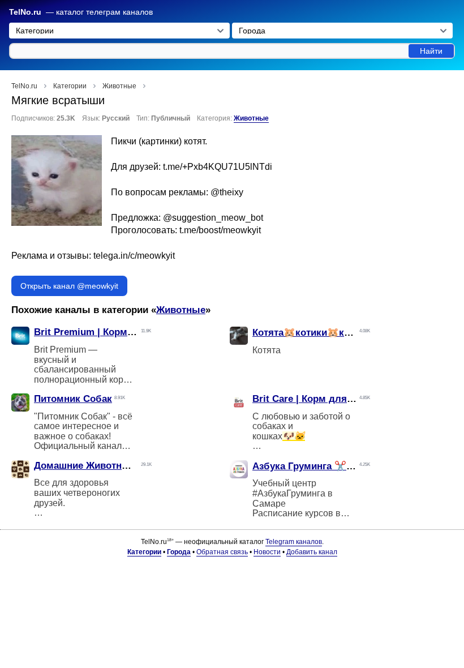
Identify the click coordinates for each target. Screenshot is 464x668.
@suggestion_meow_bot (213, 217)
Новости (267, 552)
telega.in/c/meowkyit (134, 255)
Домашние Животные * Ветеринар (114, 465)
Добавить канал (311, 552)
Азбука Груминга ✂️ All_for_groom (333, 466)
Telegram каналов (293, 542)
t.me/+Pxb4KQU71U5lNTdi (217, 167)
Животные (251, 118)
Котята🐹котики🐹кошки (310, 332)
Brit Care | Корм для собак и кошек (334, 398)
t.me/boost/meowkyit (220, 230)
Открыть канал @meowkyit (69, 285)
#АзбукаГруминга (288, 493)
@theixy (226, 192)
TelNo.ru (25, 12)
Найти (431, 50)
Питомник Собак (73, 398)
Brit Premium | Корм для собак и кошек (126, 332)
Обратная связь (222, 552)
